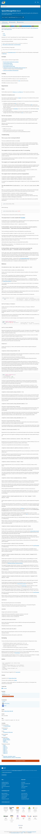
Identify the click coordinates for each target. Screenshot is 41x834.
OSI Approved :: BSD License (8, 732)
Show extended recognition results (9, 66)
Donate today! (4, 774)
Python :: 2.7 (5, 748)
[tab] (5, 22)
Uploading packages (5, 783)
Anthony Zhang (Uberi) (13, 678)
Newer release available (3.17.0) (8, 696)
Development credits (5, 798)
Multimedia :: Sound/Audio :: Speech (9, 756)
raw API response (36, 545)
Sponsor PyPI (4, 797)
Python (4, 745)
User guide (3, 785)
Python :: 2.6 (5, 747)
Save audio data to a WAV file (8, 64)
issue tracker (18, 672)
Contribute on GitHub (5, 794)
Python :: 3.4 (5, 752)
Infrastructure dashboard (25, 783)
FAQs (2, 787)
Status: (6, 772)
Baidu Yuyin (5, 53)
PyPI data (3, 701)
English (4, 735)
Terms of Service (23, 793)
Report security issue (24, 794)
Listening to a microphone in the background (10, 70)
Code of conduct (23, 796)
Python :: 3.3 (5, 750)
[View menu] (35, 2)
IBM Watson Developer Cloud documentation (15, 563)
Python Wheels (17, 652)
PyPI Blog (22, 782)
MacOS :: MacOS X (6, 738)
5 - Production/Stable (6, 726)
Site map (21, 832)
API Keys (22, 508)
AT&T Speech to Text (8, 29)
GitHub (4, 35)
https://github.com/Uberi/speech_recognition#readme (12, 44)
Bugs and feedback (4, 793)
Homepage (5, 688)
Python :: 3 (5, 749)
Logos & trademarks (24, 786)
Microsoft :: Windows (6, 739)
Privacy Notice (23, 797)
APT (31, 104)
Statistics (22, 785)
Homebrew (16, 108)
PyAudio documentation (7, 281)
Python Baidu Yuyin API (12, 52)
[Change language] (38, 2)
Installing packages (4, 782)
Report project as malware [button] (20, 760)
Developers (5, 729)
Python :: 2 (5, 746)
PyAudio (19, 97)
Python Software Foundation (16, 770)
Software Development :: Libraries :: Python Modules (12, 757)
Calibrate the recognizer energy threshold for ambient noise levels (14, 67)
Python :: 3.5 (5, 753)
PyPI (4, 33)
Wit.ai (32, 28)
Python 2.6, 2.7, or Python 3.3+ (18, 92)
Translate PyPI (4, 796)
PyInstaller (23, 217)
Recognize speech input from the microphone (11, 62)
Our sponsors (23, 787)
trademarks (23, 831)
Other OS (4, 740)
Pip (15, 103)
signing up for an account (34, 531)
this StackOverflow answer (24, 258)
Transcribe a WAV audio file (7, 63)
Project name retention (5, 786)
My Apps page (24, 585)
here (27, 514)
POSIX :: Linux (5, 742)
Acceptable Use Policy (24, 798)
